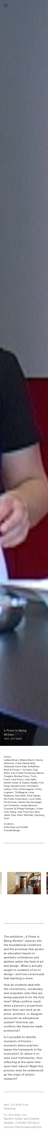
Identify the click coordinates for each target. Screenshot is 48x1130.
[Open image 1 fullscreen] (24, 883)
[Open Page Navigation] (24, 1126)
